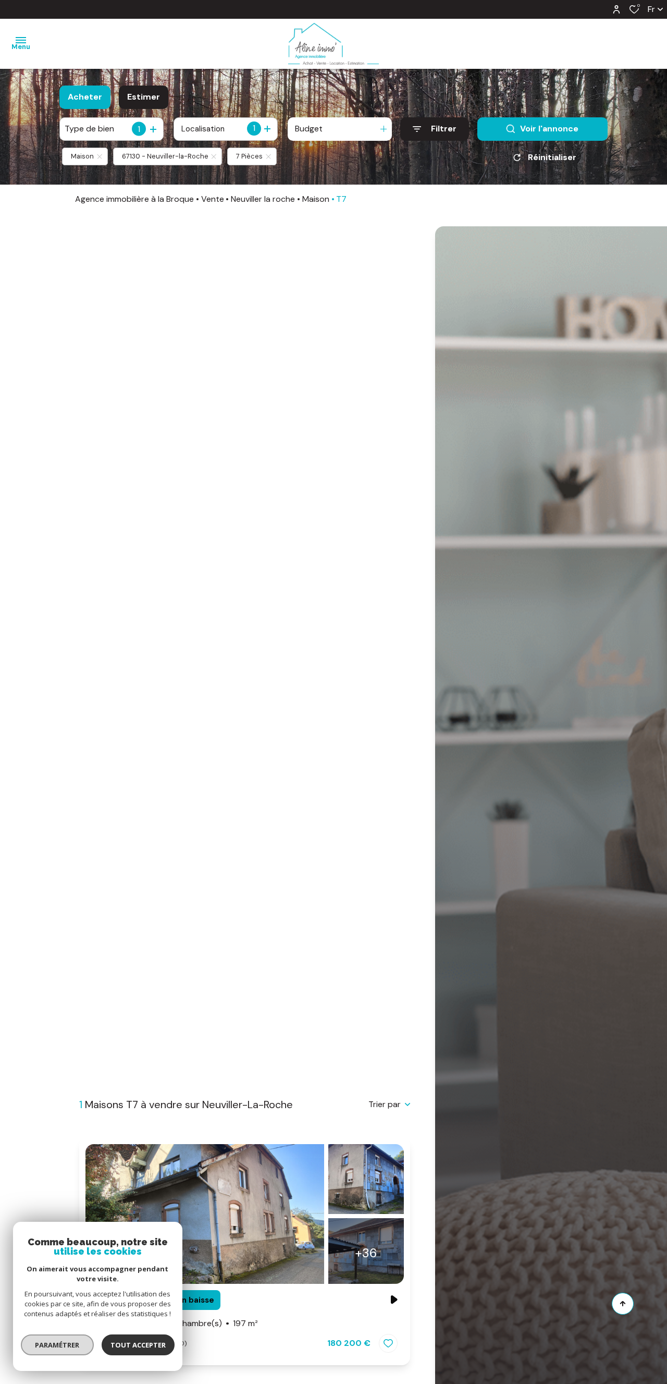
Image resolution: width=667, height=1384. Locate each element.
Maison (315, 198)
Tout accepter (138, 1345)
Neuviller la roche (263, 198)
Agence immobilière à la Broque (134, 198)
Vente (212, 198)
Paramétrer (57, 1345)
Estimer (143, 96)
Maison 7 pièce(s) (175, 1323)
